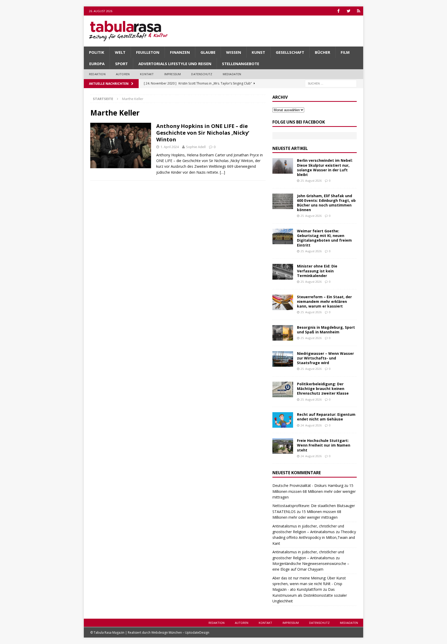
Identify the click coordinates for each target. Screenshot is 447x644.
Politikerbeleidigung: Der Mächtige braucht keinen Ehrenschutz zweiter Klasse (323, 388)
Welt (120, 52)
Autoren (123, 74)
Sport (121, 63)
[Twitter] (348, 11)
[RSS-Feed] (358, 11)
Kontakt (147, 74)
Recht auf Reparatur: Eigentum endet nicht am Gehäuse (326, 416)
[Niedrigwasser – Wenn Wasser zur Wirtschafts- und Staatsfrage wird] (282, 359)
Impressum (172, 74)
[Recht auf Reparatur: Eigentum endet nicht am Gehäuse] (282, 420)
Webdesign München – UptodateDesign (180, 632)
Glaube (207, 52)
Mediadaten (232, 74)
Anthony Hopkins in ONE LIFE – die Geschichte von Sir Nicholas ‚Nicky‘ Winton (202, 132)
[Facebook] (338, 11)
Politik (96, 52)
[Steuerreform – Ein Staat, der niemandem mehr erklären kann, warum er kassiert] (282, 302)
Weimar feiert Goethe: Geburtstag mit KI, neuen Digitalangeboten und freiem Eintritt (324, 238)
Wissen (233, 52)
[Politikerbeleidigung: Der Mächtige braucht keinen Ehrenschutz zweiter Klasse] (282, 389)
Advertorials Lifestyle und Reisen (174, 63)
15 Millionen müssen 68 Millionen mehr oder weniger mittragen (314, 491)
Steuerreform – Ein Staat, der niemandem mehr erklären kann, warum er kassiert (324, 301)
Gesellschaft (290, 52)
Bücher (322, 52)
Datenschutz (201, 74)
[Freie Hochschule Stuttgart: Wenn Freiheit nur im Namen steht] (282, 446)
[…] (222, 172)
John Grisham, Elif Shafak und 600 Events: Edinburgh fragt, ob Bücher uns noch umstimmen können (326, 202)
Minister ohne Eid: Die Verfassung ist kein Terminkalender (317, 271)
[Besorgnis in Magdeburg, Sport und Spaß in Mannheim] (282, 333)
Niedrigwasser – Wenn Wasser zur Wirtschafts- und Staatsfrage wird (325, 358)
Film (345, 52)
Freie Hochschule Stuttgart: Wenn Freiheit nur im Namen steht (323, 445)
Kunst (258, 52)
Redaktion (97, 74)
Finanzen (180, 52)
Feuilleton (147, 52)
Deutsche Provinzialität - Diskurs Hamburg (307, 485)
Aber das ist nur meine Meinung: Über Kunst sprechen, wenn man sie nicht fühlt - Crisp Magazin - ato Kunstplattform (309, 584)
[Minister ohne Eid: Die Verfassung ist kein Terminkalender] (282, 271)
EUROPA (97, 63)
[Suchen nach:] (331, 83)
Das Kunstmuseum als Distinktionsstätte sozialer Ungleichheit (309, 595)
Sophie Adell (196, 146)
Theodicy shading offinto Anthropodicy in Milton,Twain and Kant (314, 537)
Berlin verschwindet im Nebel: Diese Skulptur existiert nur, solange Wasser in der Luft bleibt (325, 167)
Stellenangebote (240, 63)
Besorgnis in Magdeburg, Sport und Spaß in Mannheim (326, 329)
